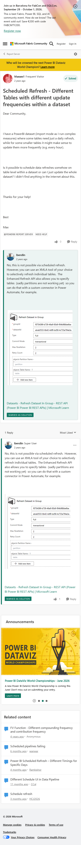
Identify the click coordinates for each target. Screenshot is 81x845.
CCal (33, 784)
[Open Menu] (75, 54)
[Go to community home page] (28, 43)
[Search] (51, 43)
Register (61, 43)
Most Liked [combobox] (68, 433)
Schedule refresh (21, 794)
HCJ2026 (34, 799)
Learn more (47, 67)
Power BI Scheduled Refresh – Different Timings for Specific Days (43, 763)
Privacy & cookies (35, 824)
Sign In (72, 43)
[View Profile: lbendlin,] (10, 257)
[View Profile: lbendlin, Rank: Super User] (8, 445)
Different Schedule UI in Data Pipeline (34, 779)
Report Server (13, 54)
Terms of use (56, 824)
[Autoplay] (34, 701)
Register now (12, 31)
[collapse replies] (40, 440)
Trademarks (9, 832)
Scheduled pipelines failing (27, 746)
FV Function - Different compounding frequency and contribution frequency (41, 730)
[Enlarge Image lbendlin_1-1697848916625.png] (40, 347)
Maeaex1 (19, 76)
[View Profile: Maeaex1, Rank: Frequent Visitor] (7, 78)
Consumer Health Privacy (51, 837)
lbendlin (20, 255)
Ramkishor (35, 769)
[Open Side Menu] (5, 44)
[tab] (39, 701)
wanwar (33, 751)
